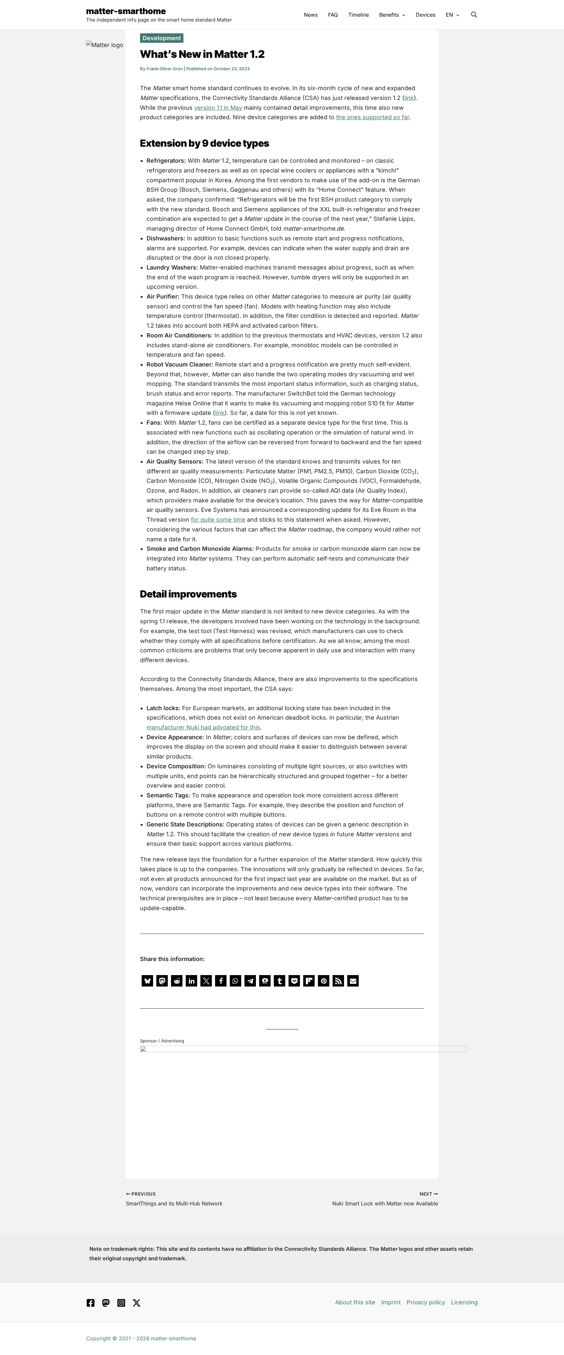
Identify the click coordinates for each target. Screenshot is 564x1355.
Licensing (464, 1302)
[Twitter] (136, 1302)
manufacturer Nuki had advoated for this (203, 727)
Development (162, 38)
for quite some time (218, 519)
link (409, 97)
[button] (402, 15)
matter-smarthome (126, 11)
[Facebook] (90, 1302)
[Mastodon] (106, 1302)
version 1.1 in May (218, 107)
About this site (355, 1302)
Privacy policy (426, 1302)
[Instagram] (121, 1302)
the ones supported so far (372, 117)
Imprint (391, 1302)
